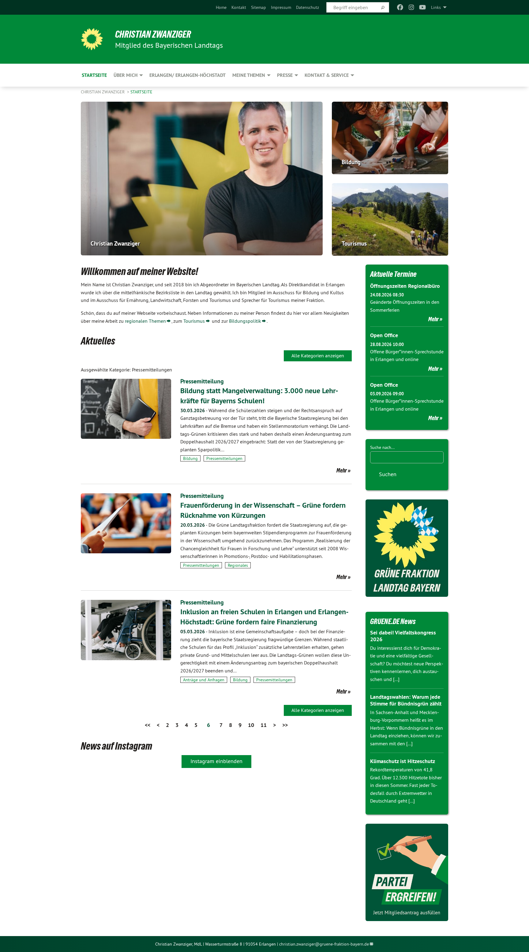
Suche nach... (382, 447)
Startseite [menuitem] (94, 75)
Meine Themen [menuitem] (248, 75)
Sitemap (258, 7)
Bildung (190, 458)
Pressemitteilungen (224, 458)
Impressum (281, 7)
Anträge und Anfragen (203, 680)
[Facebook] (400, 7)
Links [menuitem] (436, 7)
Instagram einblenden (216, 761)
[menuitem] (221, 7)
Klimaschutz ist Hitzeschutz (402, 761)
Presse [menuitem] (285, 75)
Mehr (341, 470)
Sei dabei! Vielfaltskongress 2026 (403, 636)
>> (285, 724)
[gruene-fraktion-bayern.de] (407, 548)
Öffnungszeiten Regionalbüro (405, 285)
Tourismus (194, 321)
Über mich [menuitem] (125, 75)
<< (147, 724)
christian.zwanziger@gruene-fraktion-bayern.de (324, 944)
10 (251, 724)
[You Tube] (422, 7)
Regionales (238, 565)
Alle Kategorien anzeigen (317, 355)
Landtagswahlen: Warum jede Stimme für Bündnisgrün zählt (405, 700)
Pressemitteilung (202, 381)
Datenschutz (307, 7)
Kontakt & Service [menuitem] (327, 75)
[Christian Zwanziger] (92, 39)
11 (264, 724)
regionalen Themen (145, 321)
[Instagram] (411, 7)
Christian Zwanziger (153, 34)
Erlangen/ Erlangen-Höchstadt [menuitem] (187, 75)
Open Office (384, 335)
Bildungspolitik (245, 321)
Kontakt (238, 7)
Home (221, 7)
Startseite (141, 92)
